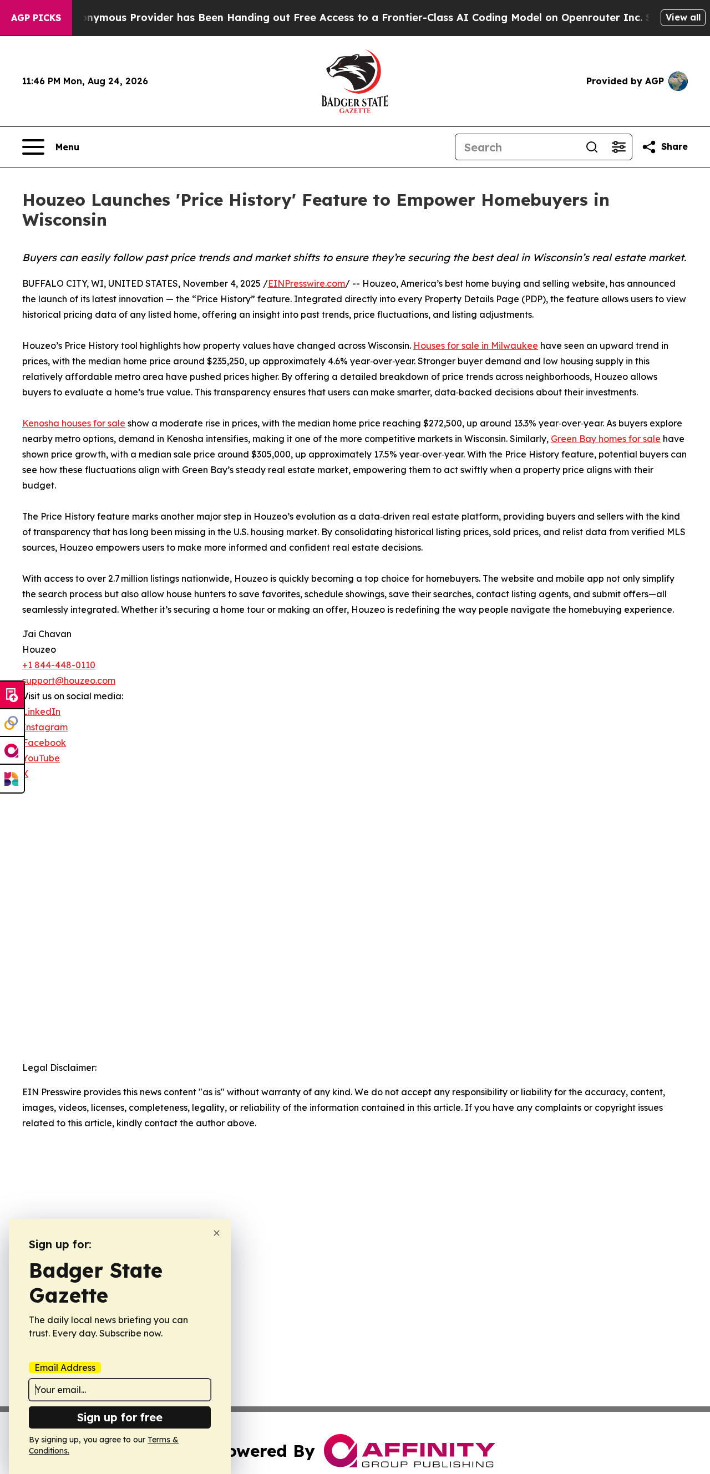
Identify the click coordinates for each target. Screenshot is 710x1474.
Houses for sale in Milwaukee (475, 345)
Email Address (64, 1367)
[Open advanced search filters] (618, 147)
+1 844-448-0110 (58, 664)
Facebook (44, 742)
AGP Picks (36, 17)
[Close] (216, 1233)
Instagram (45, 727)
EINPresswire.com (306, 283)
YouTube (41, 758)
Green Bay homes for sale (606, 438)
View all (683, 17)
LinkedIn (41, 711)
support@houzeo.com (68, 680)
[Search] (592, 147)
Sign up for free (120, 1417)
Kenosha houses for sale (73, 423)
